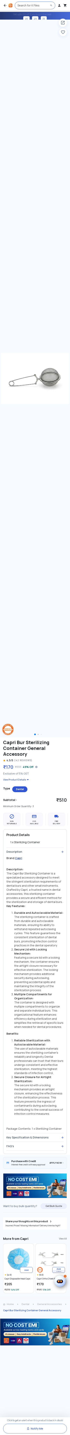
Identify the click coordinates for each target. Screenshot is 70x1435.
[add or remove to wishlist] (63, 32)
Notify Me (37, 1428)
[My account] (59, 5)
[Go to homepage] (10, 5)
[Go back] (5, 5)
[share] (63, 23)
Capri (18, 858)
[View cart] (65, 5)
